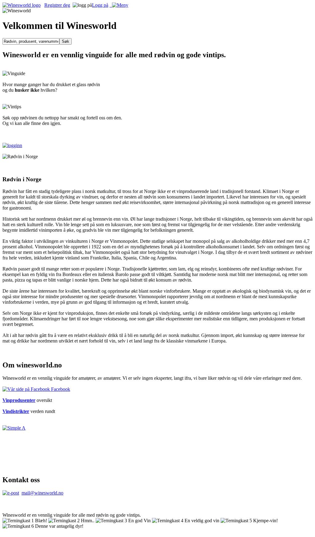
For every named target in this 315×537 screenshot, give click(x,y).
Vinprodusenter (18, 400)
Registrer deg (57, 5)
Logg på (100, 5)
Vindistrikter (15, 411)
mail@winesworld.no (42, 492)
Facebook (60, 389)
